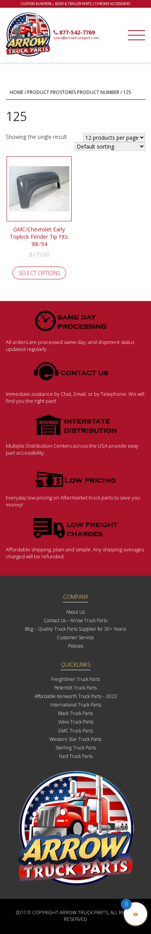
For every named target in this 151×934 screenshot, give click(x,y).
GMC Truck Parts (75, 730)
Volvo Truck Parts (75, 721)
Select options (39, 273)
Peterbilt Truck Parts (75, 687)
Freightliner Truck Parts (75, 679)
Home (16, 92)
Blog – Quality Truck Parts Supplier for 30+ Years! (75, 629)
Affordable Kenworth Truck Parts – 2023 (75, 696)
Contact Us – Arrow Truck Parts (75, 620)
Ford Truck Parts (76, 756)
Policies (75, 646)
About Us (75, 612)
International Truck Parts (75, 704)
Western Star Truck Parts (75, 739)
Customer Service (75, 637)
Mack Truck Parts (75, 713)
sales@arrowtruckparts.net (76, 37)
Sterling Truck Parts (75, 747)
